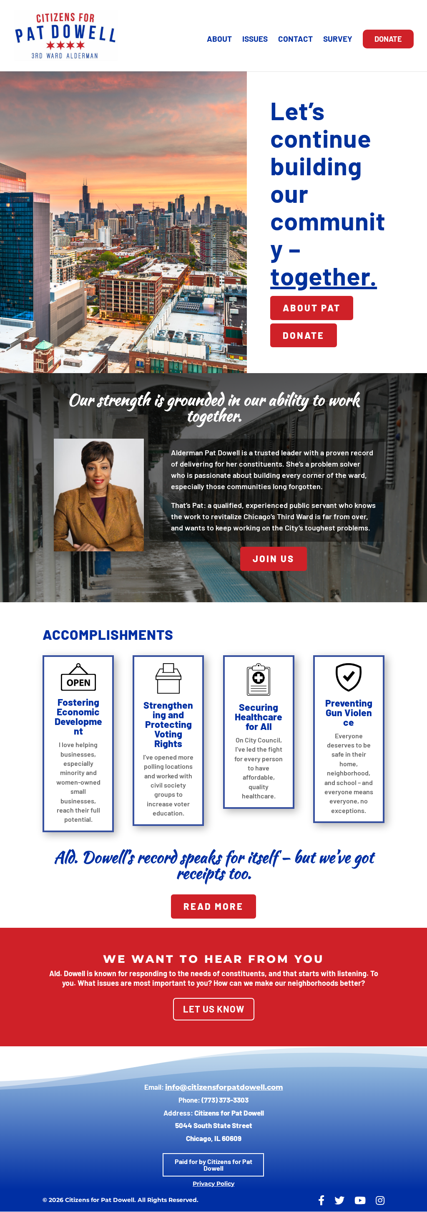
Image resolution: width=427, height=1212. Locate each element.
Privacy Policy (213, 1183)
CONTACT (295, 39)
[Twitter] (339, 1200)
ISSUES (255, 39)
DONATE (388, 38)
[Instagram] (380, 1200)
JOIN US (273, 558)
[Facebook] (321, 1200)
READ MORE (213, 906)
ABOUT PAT (312, 307)
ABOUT (219, 39)
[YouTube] (360, 1200)
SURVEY (337, 39)
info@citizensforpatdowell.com (224, 1087)
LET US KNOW (213, 1008)
